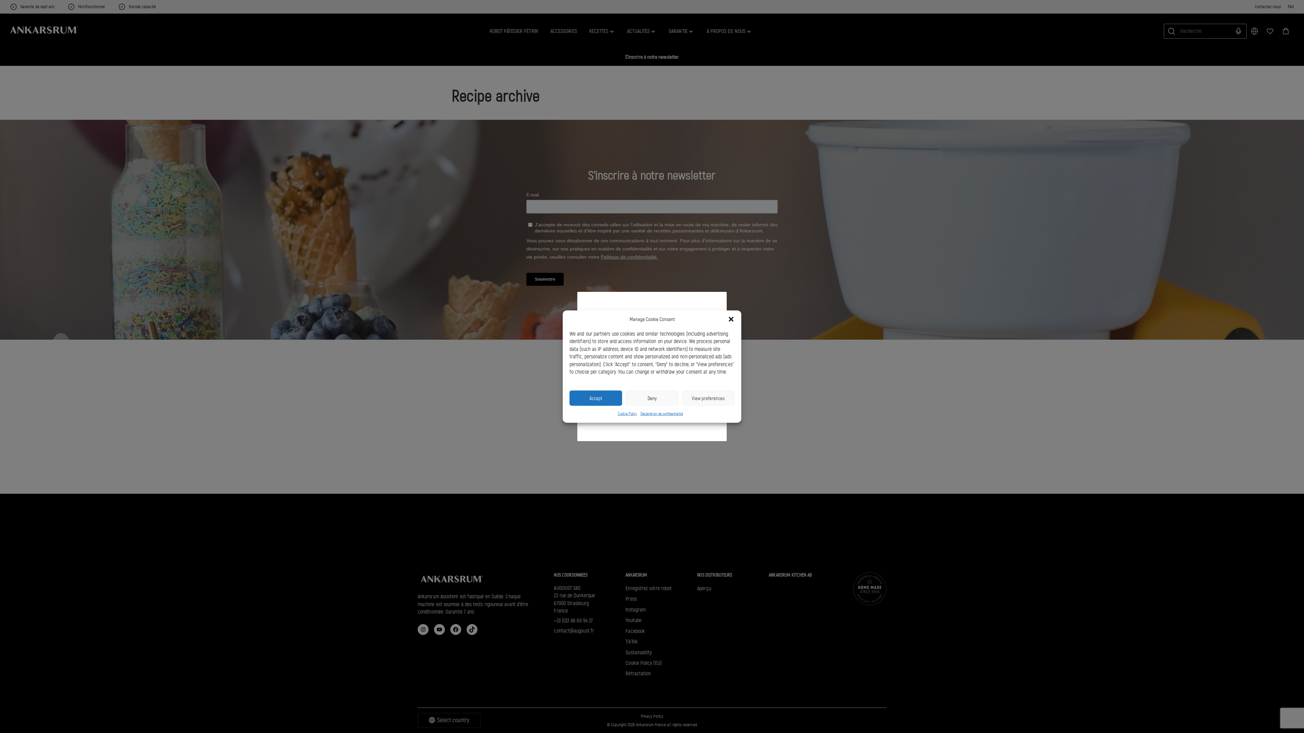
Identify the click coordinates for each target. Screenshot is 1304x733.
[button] (731, 319)
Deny (652, 398)
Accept (596, 398)
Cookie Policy (627, 413)
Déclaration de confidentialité (661, 413)
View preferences (708, 398)
